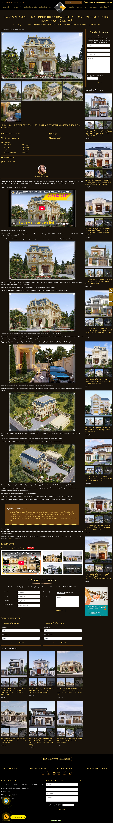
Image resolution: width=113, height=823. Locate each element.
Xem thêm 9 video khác (73, 568)
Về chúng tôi (9, 2)
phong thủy (94, 7)
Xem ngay (21, 642)
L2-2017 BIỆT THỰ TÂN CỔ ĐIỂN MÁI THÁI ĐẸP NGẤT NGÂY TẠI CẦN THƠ (31, 516)
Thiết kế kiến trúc (30, 7)
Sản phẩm (20, 25)
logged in (10, 538)
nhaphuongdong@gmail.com (104, 2)
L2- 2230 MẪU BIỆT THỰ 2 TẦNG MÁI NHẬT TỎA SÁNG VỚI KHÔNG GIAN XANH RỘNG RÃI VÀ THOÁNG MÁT (42, 512)
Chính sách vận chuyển (37, 768)
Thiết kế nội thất (45, 7)
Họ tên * (7, 592)
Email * (7, 600)
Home (15, 25)
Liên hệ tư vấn (105, 7)
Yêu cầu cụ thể (47, 597)
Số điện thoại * (9, 605)
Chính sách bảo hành (64, 768)
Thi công (72, 7)
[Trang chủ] (3, 2)
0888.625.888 (89, 2)
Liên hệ (22, 2)
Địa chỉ (6, 596)
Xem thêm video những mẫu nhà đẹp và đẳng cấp (17, 548)
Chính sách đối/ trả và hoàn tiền (97, 768)
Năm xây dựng (48, 634)
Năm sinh (5, 634)
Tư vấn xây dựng (16, 7)
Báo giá (16, 2)
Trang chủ (5, 7)
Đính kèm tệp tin (47, 592)
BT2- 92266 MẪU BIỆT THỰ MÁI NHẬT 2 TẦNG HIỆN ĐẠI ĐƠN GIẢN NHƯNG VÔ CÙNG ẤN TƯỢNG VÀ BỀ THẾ (42, 514)
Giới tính (4, 627)
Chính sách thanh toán (9, 768)
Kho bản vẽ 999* (82, 7)
